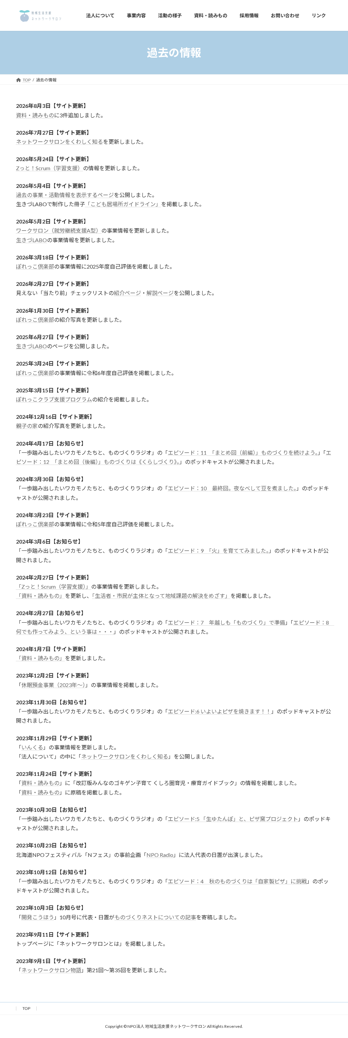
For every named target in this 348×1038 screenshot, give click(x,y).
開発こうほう (37, 917)
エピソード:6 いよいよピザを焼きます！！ (219, 711)
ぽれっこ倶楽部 (35, 266)
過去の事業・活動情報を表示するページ (65, 195)
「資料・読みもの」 (40, 595)
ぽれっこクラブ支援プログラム (54, 399)
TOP (26, 1008)
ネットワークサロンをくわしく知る (59, 141)
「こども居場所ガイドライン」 (123, 204)
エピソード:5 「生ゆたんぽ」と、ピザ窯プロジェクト (233, 819)
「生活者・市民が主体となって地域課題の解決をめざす (158, 595)
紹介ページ (127, 293)
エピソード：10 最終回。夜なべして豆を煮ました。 (232, 488)
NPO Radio (159, 854)
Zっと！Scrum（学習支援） (49, 168)
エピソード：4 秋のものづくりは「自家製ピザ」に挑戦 (237, 881)
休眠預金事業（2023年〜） (53, 685)
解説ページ (160, 293)
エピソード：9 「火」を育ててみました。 (218, 550)
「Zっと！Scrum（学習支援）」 (53, 586)
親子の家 (27, 426)
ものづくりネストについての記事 (155, 917)
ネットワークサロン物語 (51, 970)
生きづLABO (31, 240)
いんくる (32, 747)
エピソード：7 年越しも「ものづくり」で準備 (226, 622)
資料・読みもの (35, 115)
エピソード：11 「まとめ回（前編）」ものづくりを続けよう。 (243, 452)
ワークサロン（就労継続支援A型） (58, 230)
